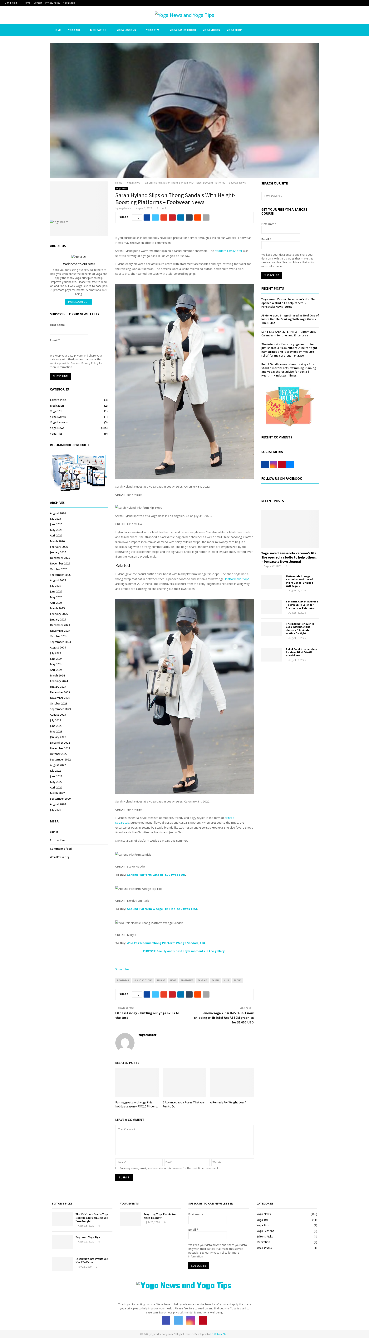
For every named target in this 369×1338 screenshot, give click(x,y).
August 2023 (58, 714)
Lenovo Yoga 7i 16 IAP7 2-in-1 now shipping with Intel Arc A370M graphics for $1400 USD (224, 1017)
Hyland (161, 980)
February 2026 (59, 547)
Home (27, 2)
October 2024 (58, 636)
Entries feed (58, 840)
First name (57, 325)
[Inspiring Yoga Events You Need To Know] (62, 1264)
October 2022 (58, 754)
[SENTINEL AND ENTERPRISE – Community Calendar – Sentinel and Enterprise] (271, 607)
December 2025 (60, 558)
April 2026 (56, 535)
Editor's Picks (58, 400)
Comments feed (61, 848)
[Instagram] (299, 30)
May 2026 (56, 530)
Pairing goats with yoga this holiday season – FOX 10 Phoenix (136, 1104)
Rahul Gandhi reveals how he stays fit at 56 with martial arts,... (301, 652)
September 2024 (60, 642)
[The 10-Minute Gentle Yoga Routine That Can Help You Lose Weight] (62, 1219)
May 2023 (56, 731)
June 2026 (56, 524)
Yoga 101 (74, 30)
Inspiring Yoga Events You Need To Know (92, 1260)
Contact (38, 2)
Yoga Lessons (126, 30)
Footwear (123, 980)
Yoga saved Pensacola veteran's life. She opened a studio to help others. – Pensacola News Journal (288, 302)
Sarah (215, 980)
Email (55, 340)
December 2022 (60, 742)
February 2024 (59, 681)
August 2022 (58, 765)
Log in (54, 832)
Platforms (187, 980)
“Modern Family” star (228, 251)
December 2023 (60, 692)
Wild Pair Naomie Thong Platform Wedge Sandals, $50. (166, 943)
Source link (122, 969)
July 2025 (55, 586)
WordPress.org (59, 857)
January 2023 (58, 737)
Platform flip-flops (237, 579)
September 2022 (60, 759)
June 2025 (56, 591)
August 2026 (58, 513)
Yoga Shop (69, 2)
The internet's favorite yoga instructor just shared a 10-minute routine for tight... (300, 628)
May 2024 (56, 664)
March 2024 (57, 675)
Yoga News (121, 188)
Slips (226, 980)
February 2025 (59, 614)
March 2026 (57, 541)
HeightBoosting (143, 980)
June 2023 (56, 726)
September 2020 (60, 798)
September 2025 (60, 575)
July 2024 (55, 653)
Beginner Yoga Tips (88, 1237)
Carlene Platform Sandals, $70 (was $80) (156, 875)
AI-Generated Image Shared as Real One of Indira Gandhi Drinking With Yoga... (299, 581)
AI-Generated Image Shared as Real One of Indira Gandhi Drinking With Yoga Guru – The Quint (290, 319)
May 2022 (56, 782)
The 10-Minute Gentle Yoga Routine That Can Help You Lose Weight (92, 1217)
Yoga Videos (211, 30)
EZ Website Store (219, 1334)
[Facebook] (291, 30)
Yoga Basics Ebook (183, 30)
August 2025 (58, 580)
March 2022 (57, 793)
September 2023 (60, 709)
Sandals (202, 980)
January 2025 (58, 619)
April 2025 (56, 603)
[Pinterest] (303, 30)
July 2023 (55, 720)
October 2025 (58, 569)
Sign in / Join (10, 2)
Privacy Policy (52, 2)
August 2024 (58, 647)
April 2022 (56, 787)
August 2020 (58, 804)
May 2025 (56, 597)
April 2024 (56, 670)
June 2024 (56, 659)
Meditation (98, 30)
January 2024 (58, 687)
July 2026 (55, 519)
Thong (237, 980)
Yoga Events (58, 417)
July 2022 (55, 770)
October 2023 (58, 703)
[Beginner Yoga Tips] (62, 1242)
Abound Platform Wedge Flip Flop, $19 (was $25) (162, 909)
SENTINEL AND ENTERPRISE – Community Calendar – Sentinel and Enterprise (289, 333)
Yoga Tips (153, 30)
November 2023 (60, 698)
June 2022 (56, 776)
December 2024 (60, 625)
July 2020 (55, 810)
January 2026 (58, 552)
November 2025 (60, 563)
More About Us (77, 301)
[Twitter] (295, 30)
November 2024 (60, 631)
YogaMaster (125, 208)
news (173, 980)
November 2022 (60, 748)
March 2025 (57, 608)
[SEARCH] (315, 196)
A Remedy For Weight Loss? (228, 1102)
